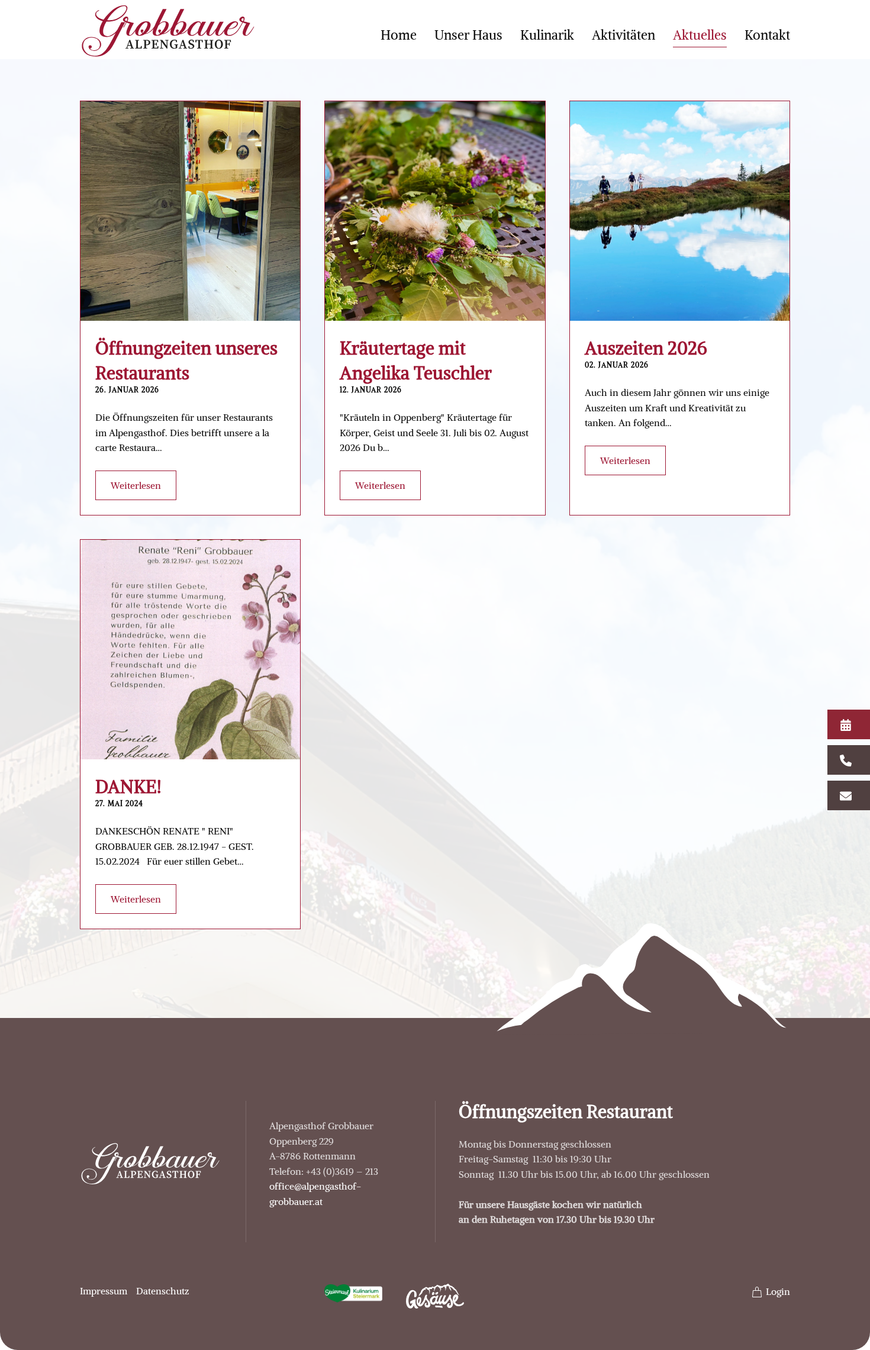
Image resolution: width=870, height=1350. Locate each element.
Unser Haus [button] (468, 35)
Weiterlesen (136, 485)
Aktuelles (700, 35)
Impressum (103, 1291)
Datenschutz (162, 1291)
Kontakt (767, 35)
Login (778, 1291)
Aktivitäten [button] (623, 35)
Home (399, 35)
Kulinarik (547, 35)
